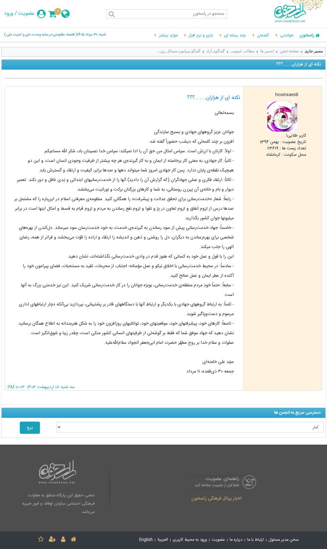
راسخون (307, 35)
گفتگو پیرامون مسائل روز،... (178, 51)
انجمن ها (267, 51)
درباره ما (236, 540)
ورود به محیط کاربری (190, 540)
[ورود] (63, 540)
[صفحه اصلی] (73, 540)
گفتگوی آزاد (215, 51)
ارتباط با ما (255, 540)
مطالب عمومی (243, 51)
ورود (8, 14)
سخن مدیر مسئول (284, 540)
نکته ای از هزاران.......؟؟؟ (213, 98)
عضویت (26, 14)
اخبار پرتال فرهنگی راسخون (216, 498)
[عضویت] (52, 540)
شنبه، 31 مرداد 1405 (91, 35)
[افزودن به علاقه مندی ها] (40, 540)
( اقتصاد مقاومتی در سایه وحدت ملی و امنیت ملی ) (40, 35)
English (146, 540)
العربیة (162, 540)
